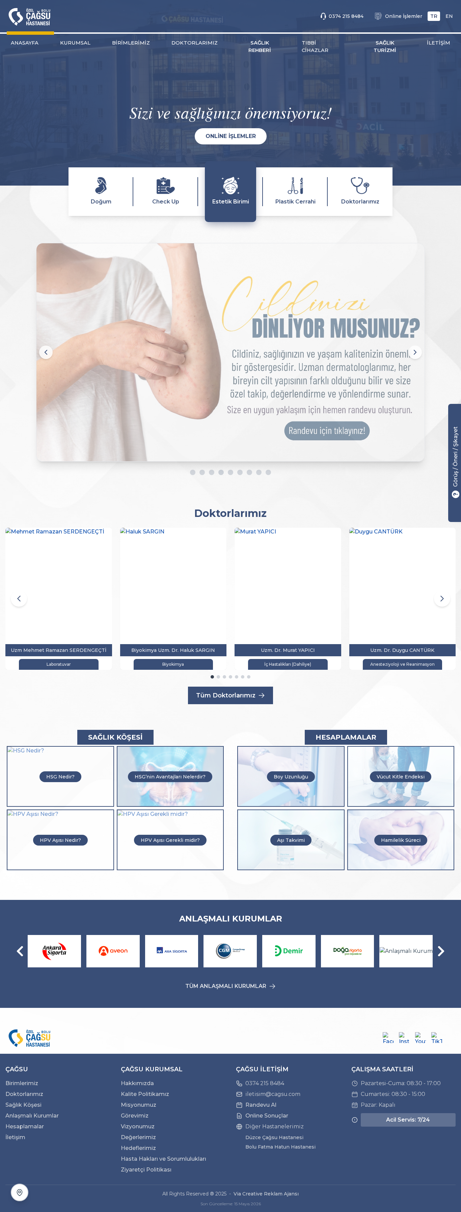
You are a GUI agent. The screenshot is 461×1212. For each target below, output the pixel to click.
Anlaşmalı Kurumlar (32, 1115)
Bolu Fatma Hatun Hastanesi (280, 1147)
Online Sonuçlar (266, 1115)
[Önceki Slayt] (46, 352)
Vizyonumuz (138, 1126)
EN (449, 16)
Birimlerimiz (21, 1083)
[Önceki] (20, 951)
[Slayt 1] (188, 472)
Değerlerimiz (138, 1137)
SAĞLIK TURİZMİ (385, 46)
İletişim (15, 1137)
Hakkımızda (137, 1083)
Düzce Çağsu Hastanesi (274, 1137)
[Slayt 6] (244, 472)
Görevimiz (134, 1115)
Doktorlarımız (24, 1094)
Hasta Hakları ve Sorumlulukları (163, 1159)
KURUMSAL (75, 43)
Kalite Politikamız (145, 1094)
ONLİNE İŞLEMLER (231, 136)
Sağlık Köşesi (23, 1105)
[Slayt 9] (272, 472)
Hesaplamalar (24, 1126)
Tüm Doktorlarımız (225, 695)
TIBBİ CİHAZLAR (315, 46)
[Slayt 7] (253, 472)
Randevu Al (260, 1105)
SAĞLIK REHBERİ (259, 46)
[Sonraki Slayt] (415, 352)
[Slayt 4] (221, 472)
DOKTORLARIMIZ (194, 43)
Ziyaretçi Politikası (146, 1169)
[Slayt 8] (263, 472)
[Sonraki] (441, 951)
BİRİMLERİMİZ (131, 43)
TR (433, 16)
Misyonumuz (138, 1105)
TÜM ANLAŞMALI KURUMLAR (225, 986)
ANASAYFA (24, 43)
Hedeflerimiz (138, 1148)
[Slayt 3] (207, 472)
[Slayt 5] (234, 472)
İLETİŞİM (438, 43)
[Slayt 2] (198, 472)
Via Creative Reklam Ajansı (266, 1194)
